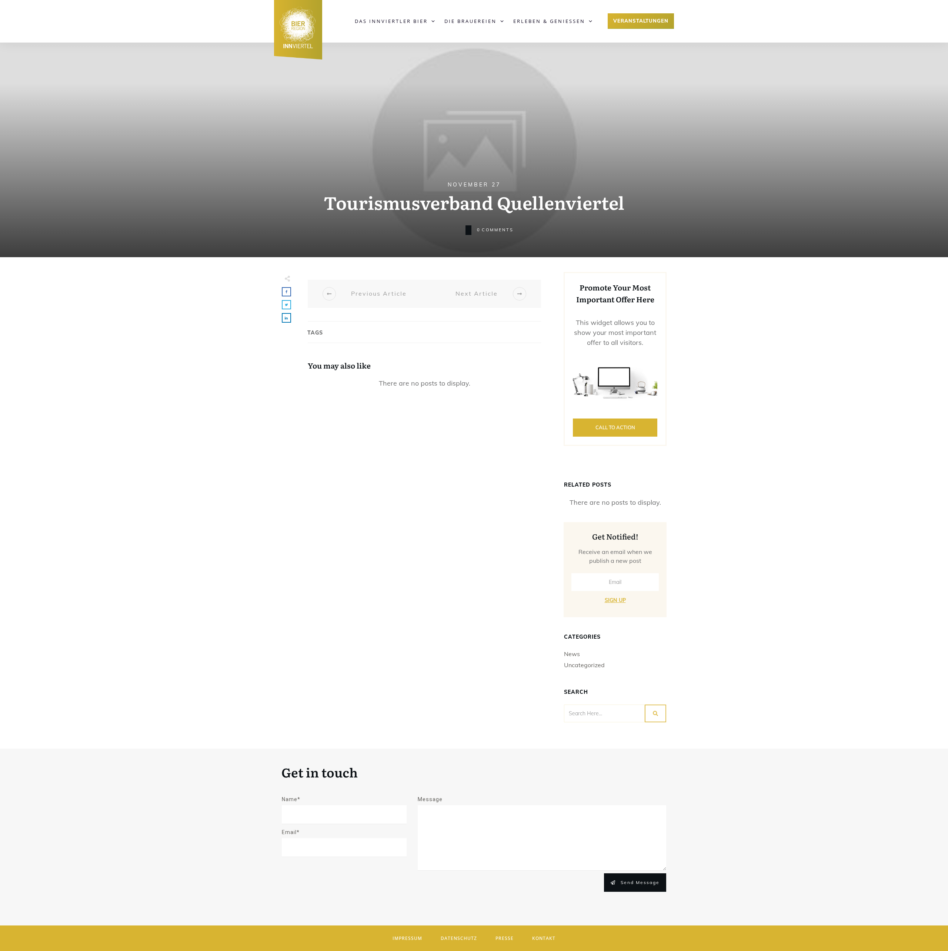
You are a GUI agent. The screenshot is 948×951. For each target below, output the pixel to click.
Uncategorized (584, 665)
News (572, 654)
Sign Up (615, 600)
